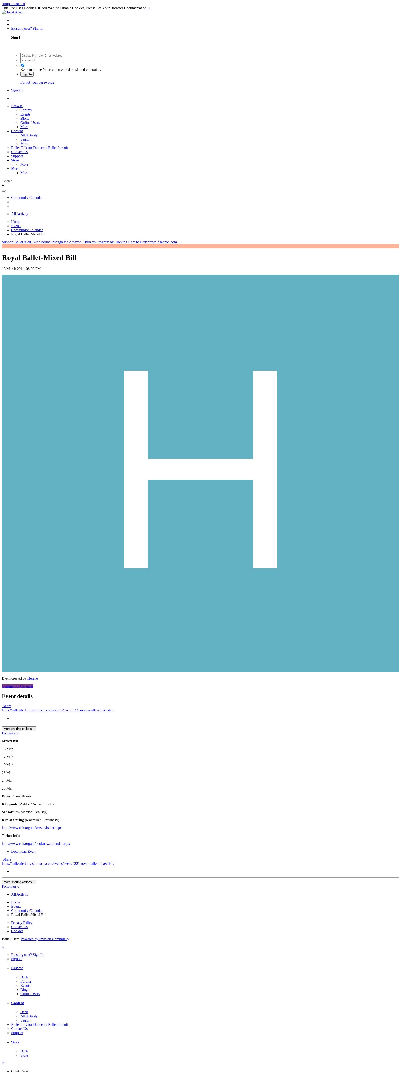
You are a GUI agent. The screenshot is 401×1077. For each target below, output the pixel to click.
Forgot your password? (37, 82)
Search (25, 139)
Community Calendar (17, 686)
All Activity (29, 135)
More (24, 127)
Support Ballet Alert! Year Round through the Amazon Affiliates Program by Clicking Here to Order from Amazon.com (89, 242)
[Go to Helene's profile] (200, 670)
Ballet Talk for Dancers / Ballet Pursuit (39, 148)
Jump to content (13, 4)
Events (25, 114)
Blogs (24, 118)
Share (6, 706)
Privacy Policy (21, 923)
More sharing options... (19, 728)
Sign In (27, 74)
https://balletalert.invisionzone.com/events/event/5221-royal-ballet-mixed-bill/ (58, 710)
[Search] (4, 191)
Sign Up (17, 90)
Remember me (31, 69)
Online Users (30, 123)
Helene (32, 678)
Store (15, 160)
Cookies (17, 931)
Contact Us (19, 152)
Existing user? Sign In (28, 28)
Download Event (23, 851)
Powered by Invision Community (45, 939)
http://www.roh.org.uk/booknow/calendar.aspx (36, 844)
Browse (17, 106)
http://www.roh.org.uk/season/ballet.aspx (32, 828)
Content (17, 131)
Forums (26, 110)
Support (17, 156)
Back (24, 977)
